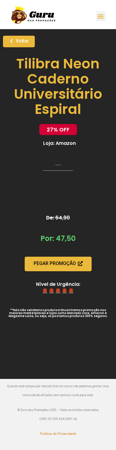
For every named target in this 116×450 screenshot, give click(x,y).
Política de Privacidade (58, 434)
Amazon (66, 143)
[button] (101, 16)
